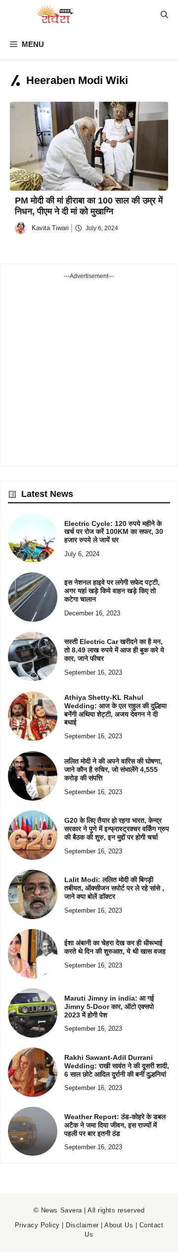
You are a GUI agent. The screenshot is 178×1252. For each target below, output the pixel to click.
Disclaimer (82, 1225)
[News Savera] (54, 15)
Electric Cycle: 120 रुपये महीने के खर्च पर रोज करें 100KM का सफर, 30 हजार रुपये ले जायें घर (113, 532)
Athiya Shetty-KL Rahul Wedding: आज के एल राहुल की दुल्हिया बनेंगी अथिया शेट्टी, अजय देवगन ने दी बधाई (115, 709)
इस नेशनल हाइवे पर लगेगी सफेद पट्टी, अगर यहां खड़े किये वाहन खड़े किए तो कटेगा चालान (112, 590)
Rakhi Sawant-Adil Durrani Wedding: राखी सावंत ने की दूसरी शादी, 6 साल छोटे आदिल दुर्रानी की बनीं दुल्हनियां (116, 1065)
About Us (118, 1225)
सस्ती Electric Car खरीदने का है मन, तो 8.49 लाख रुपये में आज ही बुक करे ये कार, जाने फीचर (114, 650)
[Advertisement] (89, 369)
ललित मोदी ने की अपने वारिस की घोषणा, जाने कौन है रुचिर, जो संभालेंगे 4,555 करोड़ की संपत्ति (113, 769)
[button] (164, 15)
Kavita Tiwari (50, 228)
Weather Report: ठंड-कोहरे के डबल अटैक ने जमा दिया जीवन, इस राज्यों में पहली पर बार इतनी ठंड (115, 1125)
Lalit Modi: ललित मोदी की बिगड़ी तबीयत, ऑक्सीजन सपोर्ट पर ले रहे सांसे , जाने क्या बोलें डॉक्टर (114, 888)
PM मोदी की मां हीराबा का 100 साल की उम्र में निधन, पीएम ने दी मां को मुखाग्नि (89, 206)
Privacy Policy (37, 1225)
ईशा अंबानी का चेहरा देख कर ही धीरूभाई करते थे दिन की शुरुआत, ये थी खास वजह (115, 947)
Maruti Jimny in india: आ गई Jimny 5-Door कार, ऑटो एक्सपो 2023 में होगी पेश (109, 1006)
